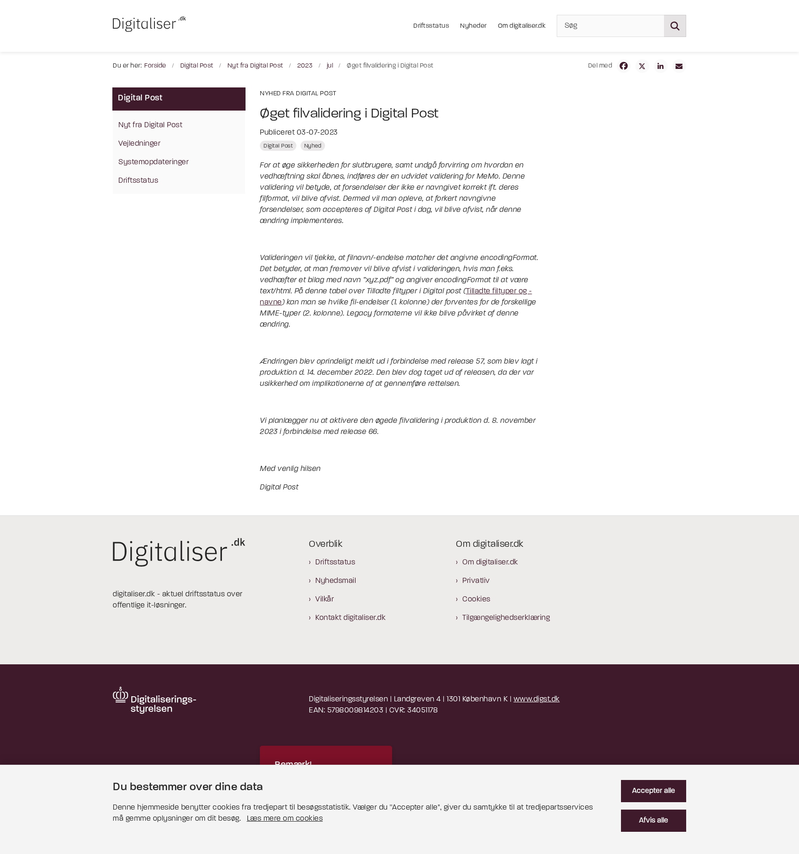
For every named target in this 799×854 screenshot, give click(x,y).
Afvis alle (653, 820)
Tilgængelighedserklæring (506, 618)
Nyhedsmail (335, 581)
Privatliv (476, 581)
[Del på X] (642, 66)
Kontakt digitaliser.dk (350, 618)
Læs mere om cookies (285, 819)
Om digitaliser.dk (490, 562)
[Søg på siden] (675, 26)
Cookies (476, 599)
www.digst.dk (537, 699)
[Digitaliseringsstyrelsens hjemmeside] (154, 700)
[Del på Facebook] (624, 66)
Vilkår (324, 599)
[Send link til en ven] (679, 66)
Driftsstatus (335, 562)
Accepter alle (653, 791)
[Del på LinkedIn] (661, 66)
